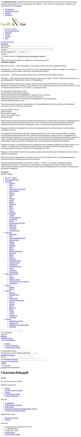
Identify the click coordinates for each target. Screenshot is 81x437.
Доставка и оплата (11, 11)
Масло (11, 202)
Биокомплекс (14, 295)
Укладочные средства (17, 223)
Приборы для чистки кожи (18, 325)
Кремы (11, 195)
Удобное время (6, 52)
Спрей (11, 215)
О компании (9, 9)
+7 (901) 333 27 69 (7, 42)
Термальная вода (15, 266)
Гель (10, 187)
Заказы (7, 343)
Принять (18, 6)
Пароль (3, 359)
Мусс (11, 206)
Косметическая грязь (16, 300)
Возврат (8, 13)
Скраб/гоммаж (14, 262)
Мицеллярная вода (16, 251)
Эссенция (12, 229)
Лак (10, 196)
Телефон (4, 50)
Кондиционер (14, 191)
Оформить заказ (6, 338)
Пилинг (12, 212)
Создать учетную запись (9, 361)
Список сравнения (11, 345)
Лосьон (12, 198)
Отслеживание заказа (8, 353)
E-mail (3, 357)
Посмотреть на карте (12, 434)
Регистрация (10, 355)
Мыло (11, 255)
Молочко (12, 204)
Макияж (12, 246)
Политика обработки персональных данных (21, 409)
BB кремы (13, 234)
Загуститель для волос (17, 189)
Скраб (11, 312)
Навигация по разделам (13, 405)
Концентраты (14, 240)
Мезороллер (13, 272)
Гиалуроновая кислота (17, 238)
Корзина (4, 336)
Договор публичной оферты (15, 411)
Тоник (11, 221)
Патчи (11, 257)
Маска (11, 200)
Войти (3, 355)
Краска (11, 193)
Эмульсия (12, 227)
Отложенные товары (12, 347)
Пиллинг (12, 259)
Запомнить (7, 365)
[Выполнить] (37, 353)
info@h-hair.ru (10, 432)
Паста (11, 208)
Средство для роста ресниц (19, 281)
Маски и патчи (14, 279)
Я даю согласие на (24, 56)
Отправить (5, 172)
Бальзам (12, 183)
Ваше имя (4, 48)
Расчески (12, 213)
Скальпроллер (14, 230)
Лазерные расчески (16, 321)
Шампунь (12, 225)
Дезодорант (13, 298)
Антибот (4, 54)
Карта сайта (9, 407)
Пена (11, 210)
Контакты (8, 15)
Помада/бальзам (15, 261)
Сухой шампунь (15, 217)
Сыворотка (13, 219)
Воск (11, 185)
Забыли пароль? (12, 359)
